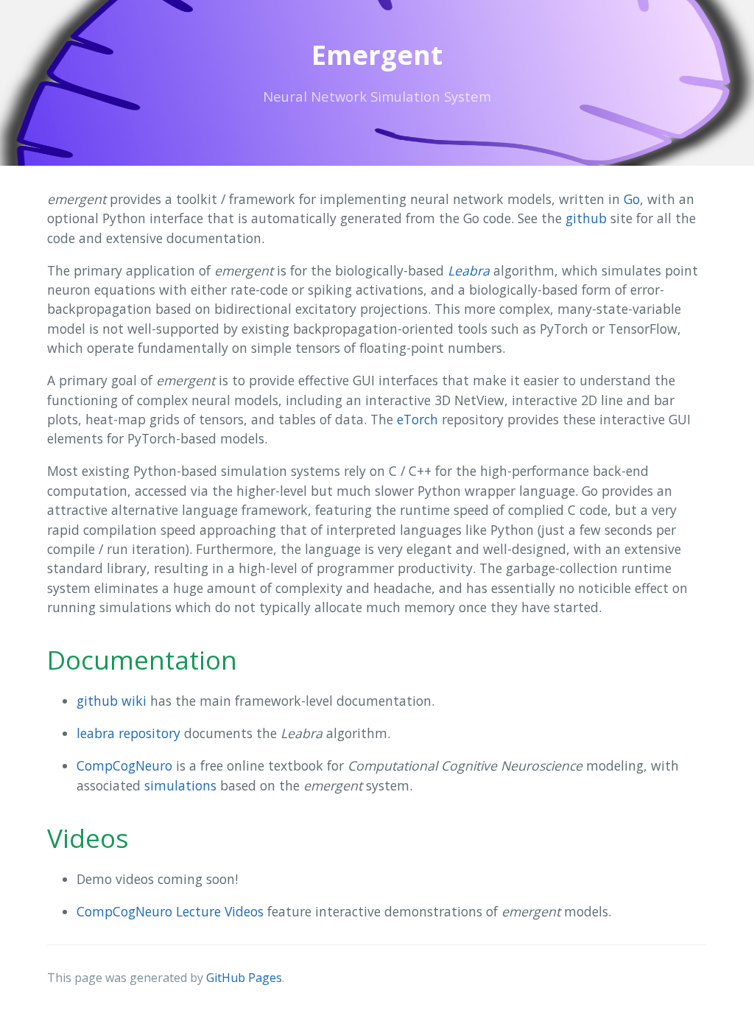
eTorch (417, 419)
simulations (180, 785)
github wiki (112, 700)
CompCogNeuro (124, 765)
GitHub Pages (244, 977)
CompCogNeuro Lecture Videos (170, 911)
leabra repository (128, 733)
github (586, 218)
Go (632, 199)
